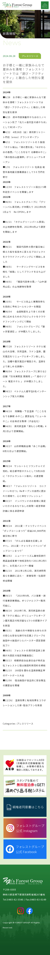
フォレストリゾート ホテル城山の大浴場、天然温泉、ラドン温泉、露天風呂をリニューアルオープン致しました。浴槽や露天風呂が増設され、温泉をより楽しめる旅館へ (24, 356)
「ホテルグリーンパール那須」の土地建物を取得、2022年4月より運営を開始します (24, 226)
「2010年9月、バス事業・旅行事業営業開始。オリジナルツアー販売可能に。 (24, 600)
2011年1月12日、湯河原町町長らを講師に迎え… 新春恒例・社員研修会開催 (24, 575)
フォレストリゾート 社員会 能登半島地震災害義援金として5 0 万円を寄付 (24, 172)
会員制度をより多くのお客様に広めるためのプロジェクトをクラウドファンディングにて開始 (24, 316)
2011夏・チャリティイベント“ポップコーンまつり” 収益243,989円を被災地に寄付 (25, 530)
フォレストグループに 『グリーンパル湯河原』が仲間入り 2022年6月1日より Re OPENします (24, 206)
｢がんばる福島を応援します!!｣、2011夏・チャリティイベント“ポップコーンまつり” (24, 545)
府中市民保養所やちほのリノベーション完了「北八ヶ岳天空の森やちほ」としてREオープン (25, 122)
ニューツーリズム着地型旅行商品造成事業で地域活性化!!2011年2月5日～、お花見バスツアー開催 (25, 560)
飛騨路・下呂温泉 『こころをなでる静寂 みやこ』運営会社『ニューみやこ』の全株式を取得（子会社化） (25, 416)
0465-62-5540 (15, 899)
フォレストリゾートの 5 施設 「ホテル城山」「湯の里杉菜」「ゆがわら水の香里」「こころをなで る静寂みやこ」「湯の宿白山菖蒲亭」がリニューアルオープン (24, 152)
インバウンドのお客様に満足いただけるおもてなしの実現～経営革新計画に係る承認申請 (24, 506)
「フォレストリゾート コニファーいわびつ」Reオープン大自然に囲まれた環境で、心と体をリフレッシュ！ (24, 491)
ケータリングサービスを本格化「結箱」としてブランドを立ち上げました (24, 271)
